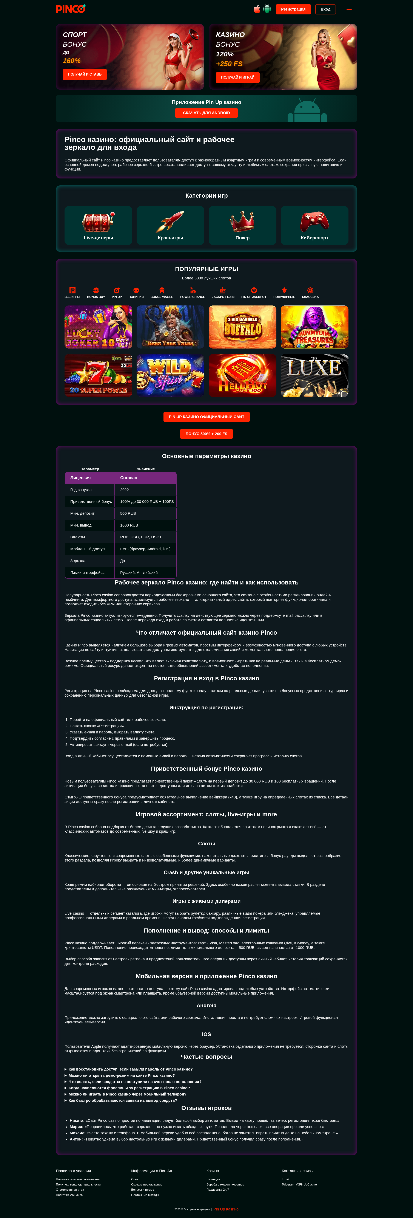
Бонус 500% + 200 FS (206, 434)
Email (285, 1179)
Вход (325, 9)
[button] (405, 1199)
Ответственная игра (70, 1189)
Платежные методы (145, 1194)
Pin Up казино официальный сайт (206, 417)
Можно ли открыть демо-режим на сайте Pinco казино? (122, 1075)
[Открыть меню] (349, 9)
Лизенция (213, 1179)
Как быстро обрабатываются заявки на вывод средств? (123, 1100)
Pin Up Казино (226, 1209)
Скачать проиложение (146, 1184)
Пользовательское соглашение (78, 1179)
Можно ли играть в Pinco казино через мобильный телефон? (127, 1094)
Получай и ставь (85, 74)
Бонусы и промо (142, 1189)
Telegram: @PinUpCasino (299, 1184)
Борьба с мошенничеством (225, 1184)
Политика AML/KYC (69, 1194)
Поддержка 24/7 (217, 1189)
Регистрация (293, 9)
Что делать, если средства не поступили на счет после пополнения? (135, 1082)
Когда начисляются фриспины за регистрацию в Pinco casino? (129, 1088)
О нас (135, 1179)
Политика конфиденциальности (78, 1184)
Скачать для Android (206, 113)
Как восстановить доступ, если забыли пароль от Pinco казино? (131, 1069)
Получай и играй (237, 77)
